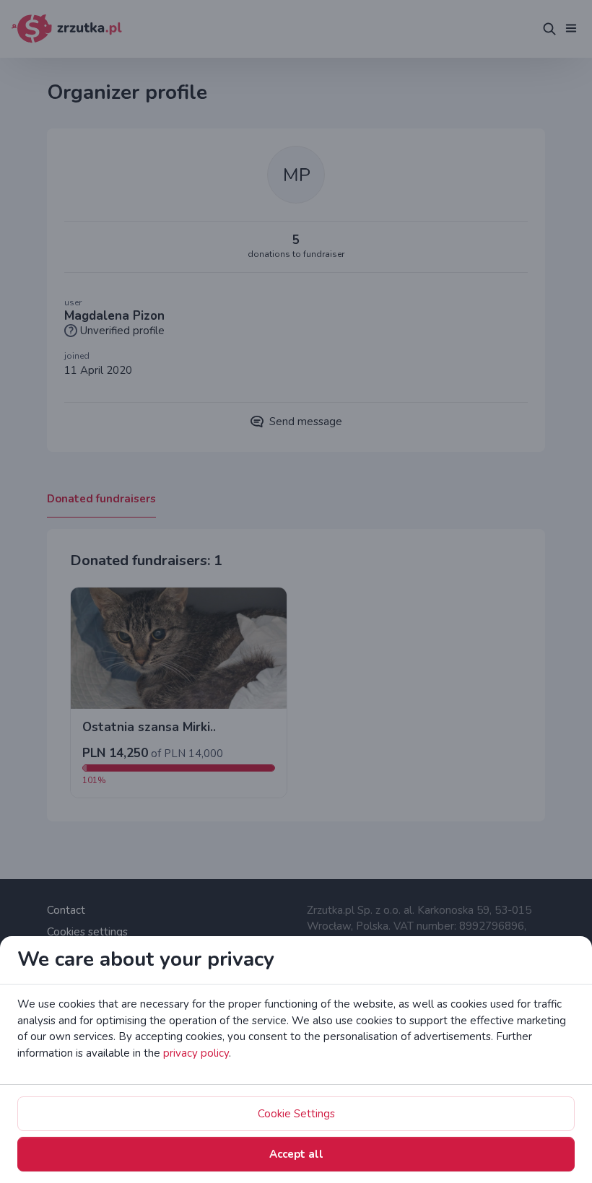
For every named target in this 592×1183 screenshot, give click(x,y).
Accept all (296, 1154)
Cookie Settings (296, 1113)
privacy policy (196, 1053)
